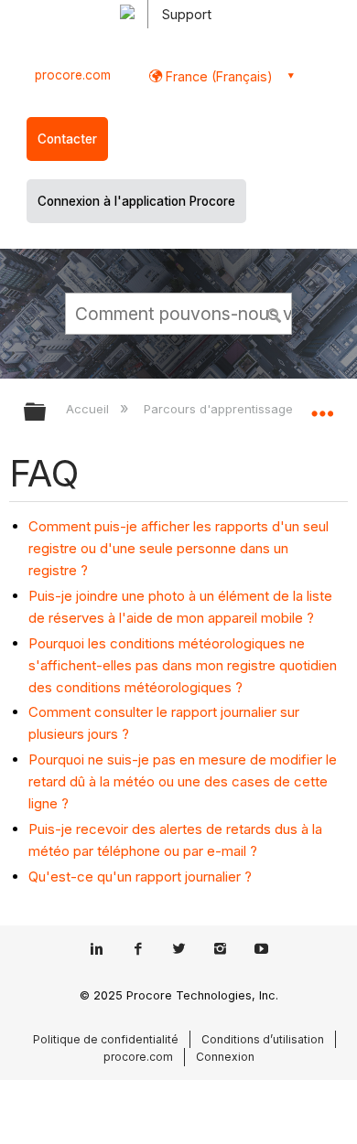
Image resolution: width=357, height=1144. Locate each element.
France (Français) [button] (217, 76)
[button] (274, 312)
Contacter (67, 139)
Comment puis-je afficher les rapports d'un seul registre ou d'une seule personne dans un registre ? (178, 548)
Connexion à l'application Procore (136, 201)
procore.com (73, 75)
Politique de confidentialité (105, 1039)
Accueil (89, 408)
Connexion (225, 1057)
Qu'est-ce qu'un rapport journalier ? (140, 876)
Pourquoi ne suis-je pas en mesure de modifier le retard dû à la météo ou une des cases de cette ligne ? (182, 781)
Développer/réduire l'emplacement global (322, 406)
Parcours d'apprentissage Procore (244, 408)
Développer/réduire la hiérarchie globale (47, 413)
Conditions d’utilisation (262, 1039)
